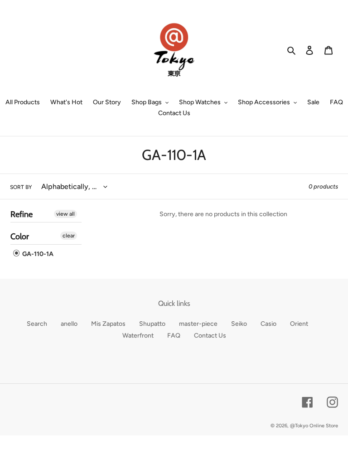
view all (65, 214)
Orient (299, 324)
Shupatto (152, 324)
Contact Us (210, 335)
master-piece (198, 324)
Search (37, 324)
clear (69, 235)
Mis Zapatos (108, 324)
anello (69, 324)
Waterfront (138, 335)
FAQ (173, 335)
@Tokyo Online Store (314, 426)
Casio (268, 324)
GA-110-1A (37, 254)
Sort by (21, 187)
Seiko (239, 324)
